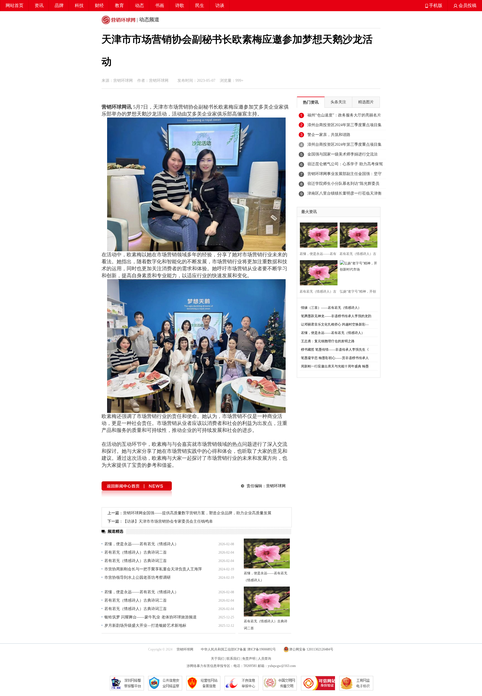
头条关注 (338, 102)
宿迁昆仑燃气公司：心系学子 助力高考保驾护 (345, 165)
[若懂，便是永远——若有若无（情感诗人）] (267, 553)
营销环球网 (185, 649)
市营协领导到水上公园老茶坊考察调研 (137, 577)
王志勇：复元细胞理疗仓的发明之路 (328, 341)
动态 (139, 5)
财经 (99, 5)
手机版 (435, 5)
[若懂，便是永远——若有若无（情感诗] (317, 234)
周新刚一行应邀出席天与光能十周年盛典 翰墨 (335, 366)
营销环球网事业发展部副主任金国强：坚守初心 (344, 175)
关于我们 (217, 659)
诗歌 (179, 5)
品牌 (59, 5)
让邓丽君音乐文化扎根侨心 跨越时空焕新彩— (335, 324)
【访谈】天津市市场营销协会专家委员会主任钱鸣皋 (168, 521)
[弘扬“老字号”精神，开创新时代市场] (356, 272)
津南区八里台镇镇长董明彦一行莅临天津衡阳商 (344, 194)
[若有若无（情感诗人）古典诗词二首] (267, 601)
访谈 (219, 5)
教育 (119, 5)
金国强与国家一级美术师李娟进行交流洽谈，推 (342, 155)
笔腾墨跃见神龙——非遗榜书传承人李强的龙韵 (336, 316)
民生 (199, 5)
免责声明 (249, 659)
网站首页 (14, 5)
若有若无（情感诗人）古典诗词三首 (135, 561)
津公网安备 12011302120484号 (311, 649)
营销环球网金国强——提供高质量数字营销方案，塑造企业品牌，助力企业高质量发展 (197, 513)
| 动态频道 (147, 19)
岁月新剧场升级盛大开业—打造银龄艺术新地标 (145, 625)
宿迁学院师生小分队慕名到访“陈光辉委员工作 (343, 185)
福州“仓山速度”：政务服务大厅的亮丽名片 (344, 115)
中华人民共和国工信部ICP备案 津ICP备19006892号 (239, 649)
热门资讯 (311, 102)
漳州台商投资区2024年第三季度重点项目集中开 (344, 126)
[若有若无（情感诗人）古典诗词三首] (317, 272)
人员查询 (264, 659)
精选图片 (366, 102)
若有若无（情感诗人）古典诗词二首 (135, 552)
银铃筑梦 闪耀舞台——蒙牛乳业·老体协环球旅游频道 (150, 617)
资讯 (39, 5)
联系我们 (233, 659)
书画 (159, 5)
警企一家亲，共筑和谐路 (328, 135)
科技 (79, 5)
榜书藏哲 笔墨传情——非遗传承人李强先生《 (335, 349)
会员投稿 (466, 5)
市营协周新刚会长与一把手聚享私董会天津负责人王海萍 (153, 569)
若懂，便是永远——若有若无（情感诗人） (141, 544)
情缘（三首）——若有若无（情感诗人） (331, 308)
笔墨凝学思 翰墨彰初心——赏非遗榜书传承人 (335, 358)
